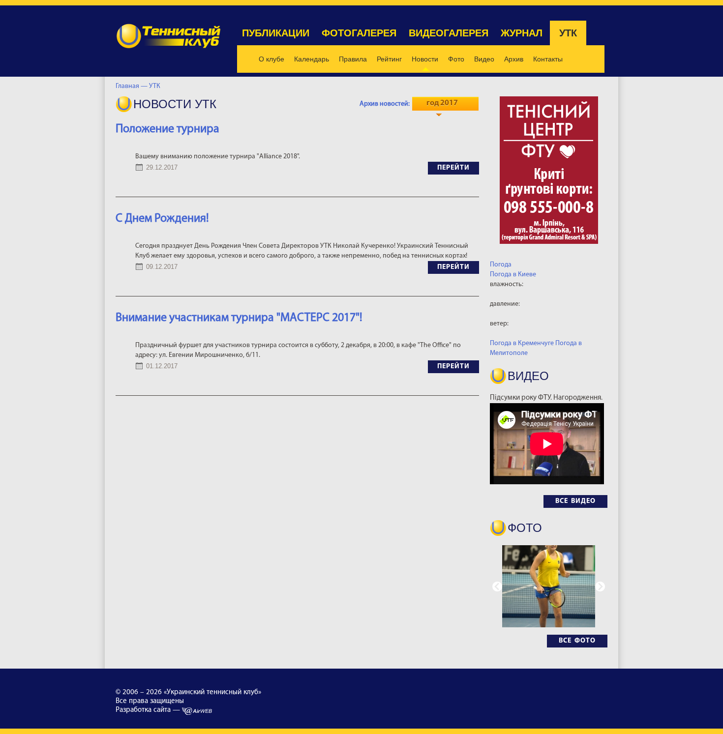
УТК (568, 33)
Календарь (311, 59)
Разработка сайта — (149, 710)
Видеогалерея (448, 33)
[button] (600, 586)
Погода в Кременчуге (522, 343)
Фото (456, 59)
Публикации (275, 33)
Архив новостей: (385, 104)
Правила (353, 59)
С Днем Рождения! (162, 219)
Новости (425, 59)
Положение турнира (167, 129)
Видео (484, 59)
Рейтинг (389, 59)
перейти (453, 168)
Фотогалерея (359, 33)
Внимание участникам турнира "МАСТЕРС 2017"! (239, 318)
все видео (575, 501)
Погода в (513, 274)
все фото (577, 641)
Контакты (548, 59)
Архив (513, 59)
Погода (501, 264)
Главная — (132, 86)
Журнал (521, 33)
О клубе (271, 59)
